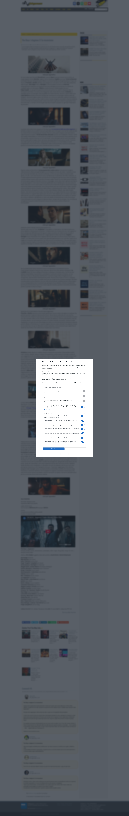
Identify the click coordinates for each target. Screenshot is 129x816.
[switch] (83, 391)
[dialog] (64, 408)
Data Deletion (56, 454)
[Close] (90, 362)
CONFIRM (54, 448)
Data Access (64, 454)
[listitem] (64, 387)
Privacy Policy (73, 454)
